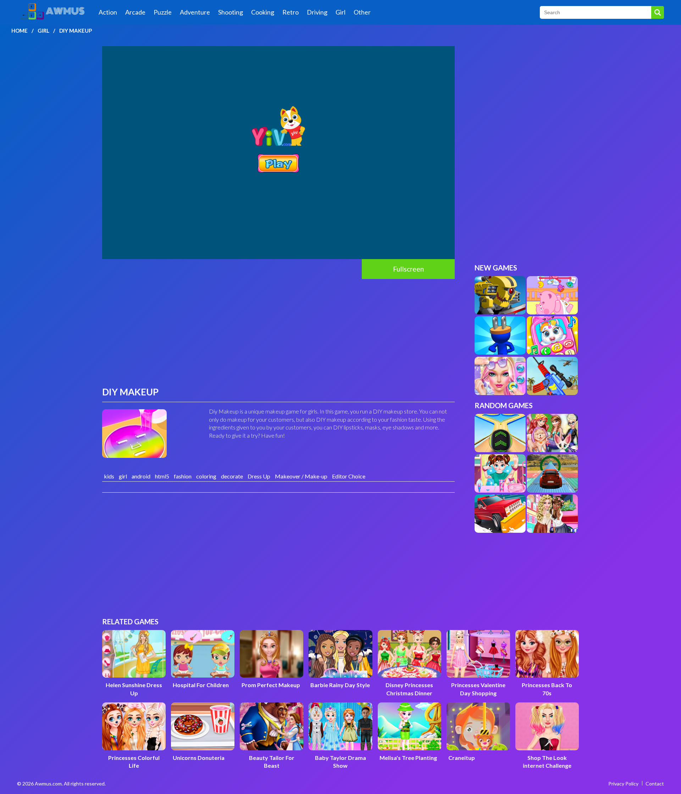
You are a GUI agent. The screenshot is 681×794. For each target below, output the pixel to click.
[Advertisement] (278, 332)
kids (109, 476)
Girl (340, 12)
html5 (162, 476)
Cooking (262, 12)
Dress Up (259, 476)
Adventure (195, 12)
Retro (290, 12)
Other (362, 12)
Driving (317, 12)
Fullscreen (408, 269)
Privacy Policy (623, 784)
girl (123, 476)
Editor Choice (348, 476)
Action (108, 12)
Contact (655, 784)
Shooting (230, 12)
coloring (206, 476)
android (141, 476)
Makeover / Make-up (301, 476)
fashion (183, 476)
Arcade (135, 12)
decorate (232, 476)
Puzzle (163, 12)
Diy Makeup (75, 30)
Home (19, 30)
